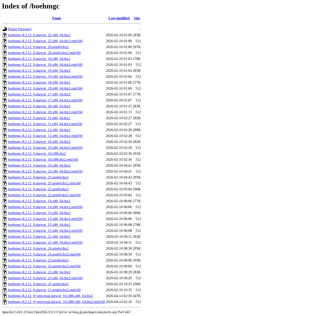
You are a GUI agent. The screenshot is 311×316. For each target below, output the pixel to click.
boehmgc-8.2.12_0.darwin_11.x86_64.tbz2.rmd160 (45, 124)
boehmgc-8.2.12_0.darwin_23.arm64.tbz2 (38, 260)
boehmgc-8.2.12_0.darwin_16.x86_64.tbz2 (39, 59)
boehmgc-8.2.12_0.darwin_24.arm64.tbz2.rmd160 (44, 254)
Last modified (119, 18)
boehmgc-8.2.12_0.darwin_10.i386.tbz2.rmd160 (43, 159)
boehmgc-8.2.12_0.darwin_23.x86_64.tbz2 (39, 272)
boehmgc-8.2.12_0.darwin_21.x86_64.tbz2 (39, 236)
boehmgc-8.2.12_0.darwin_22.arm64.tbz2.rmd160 (44, 195)
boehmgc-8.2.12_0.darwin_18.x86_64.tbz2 (39, 82)
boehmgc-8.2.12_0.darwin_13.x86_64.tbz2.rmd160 (45, 219)
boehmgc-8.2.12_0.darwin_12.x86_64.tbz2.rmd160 (45, 136)
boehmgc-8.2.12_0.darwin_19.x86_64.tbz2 (39, 71)
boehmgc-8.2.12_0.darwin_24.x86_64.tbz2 (39, 165)
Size (137, 18)
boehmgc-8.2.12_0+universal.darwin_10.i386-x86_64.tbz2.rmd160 (56, 302)
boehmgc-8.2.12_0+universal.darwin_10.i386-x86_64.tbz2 (50, 296)
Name (56, 18)
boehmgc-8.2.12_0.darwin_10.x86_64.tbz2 (39, 142)
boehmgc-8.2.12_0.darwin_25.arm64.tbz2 (38, 177)
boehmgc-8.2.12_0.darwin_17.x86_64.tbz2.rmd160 (45, 100)
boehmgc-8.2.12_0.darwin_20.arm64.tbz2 (38, 47)
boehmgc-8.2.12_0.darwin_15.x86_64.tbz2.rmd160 (45, 231)
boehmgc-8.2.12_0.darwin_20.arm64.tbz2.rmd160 (44, 53)
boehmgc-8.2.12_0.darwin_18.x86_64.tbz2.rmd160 (45, 88)
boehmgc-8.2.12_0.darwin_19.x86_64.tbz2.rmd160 (45, 76)
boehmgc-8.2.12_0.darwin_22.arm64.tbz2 (38, 189)
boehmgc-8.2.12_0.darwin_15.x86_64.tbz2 (39, 225)
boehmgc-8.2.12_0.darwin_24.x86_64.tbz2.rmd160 (45, 171)
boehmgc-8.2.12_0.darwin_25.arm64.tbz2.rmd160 (44, 183)
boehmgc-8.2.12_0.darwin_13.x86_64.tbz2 (39, 213)
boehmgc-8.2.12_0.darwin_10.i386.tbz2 (37, 153)
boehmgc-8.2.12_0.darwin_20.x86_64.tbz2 (39, 106)
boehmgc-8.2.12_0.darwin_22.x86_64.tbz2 (39, 35)
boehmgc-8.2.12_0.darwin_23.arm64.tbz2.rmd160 (44, 266)
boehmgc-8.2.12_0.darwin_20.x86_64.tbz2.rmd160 (45, 112)
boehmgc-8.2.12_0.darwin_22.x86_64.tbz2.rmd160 (45, 41)
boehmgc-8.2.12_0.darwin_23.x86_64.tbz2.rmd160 (45, 278)
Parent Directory (20, 29)
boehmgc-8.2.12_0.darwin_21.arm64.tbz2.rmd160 (44, 290)
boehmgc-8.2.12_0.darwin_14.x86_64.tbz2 (39, 201)
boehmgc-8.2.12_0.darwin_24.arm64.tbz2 (38, 248)
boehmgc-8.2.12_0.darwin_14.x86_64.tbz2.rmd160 (45, 207)
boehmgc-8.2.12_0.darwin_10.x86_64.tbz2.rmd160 (45, 148)
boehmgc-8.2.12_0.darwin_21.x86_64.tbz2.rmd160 (45, 242)
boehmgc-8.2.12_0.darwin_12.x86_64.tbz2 (39, 130)
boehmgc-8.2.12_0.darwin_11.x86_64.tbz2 (39, 118)
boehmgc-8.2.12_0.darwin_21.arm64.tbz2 (38, 284)
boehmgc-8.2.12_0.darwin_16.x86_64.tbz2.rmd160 (45, 65)
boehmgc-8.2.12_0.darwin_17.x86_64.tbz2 (39, 94)
